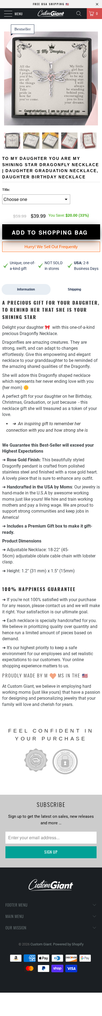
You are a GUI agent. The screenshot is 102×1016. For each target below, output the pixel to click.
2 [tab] (31, 114)
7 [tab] (55, 114)
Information (26, 289)
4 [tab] (40, 114)
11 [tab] (75, 114)
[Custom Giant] (51, 13)
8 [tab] (60, 114)
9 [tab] (65, 114)
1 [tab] (26, 114)
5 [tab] (45, 114)
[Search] (81, 13)
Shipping (74, 289)
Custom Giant (40, 944)
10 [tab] (70, 114)
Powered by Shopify (68, 944)
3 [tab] (35, 114)
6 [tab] (50, 114)
